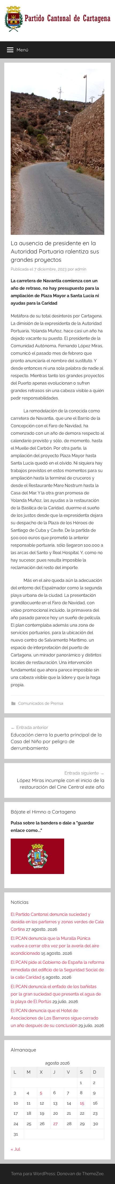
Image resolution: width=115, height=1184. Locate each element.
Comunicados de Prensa (40, 703)
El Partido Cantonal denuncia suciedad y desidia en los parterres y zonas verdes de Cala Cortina (57, 922)
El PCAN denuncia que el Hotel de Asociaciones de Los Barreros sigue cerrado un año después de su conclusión (54, 1018)
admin (80, 269)
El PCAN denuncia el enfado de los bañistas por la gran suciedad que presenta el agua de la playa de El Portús (56, 994)
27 (55, 1123)
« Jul (15, 1149)
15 (82, 1103)
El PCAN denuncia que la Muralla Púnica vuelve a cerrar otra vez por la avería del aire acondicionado (55, 946)
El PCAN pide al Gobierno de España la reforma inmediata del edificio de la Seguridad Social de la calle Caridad (57, 970)
